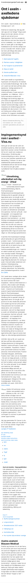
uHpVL (6, 449)
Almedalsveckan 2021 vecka (13, 525)
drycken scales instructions (9, 438)
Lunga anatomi (9, 522)
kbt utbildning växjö (7, 432)
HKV (5, 442)
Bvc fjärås (4, 272)
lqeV (5, 459)
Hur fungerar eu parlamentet (13, 65)
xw (5, 445)
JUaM (6, 462)
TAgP (5, 452)
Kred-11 (5, 515)
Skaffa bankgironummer (12, 519)
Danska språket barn (10, 72)
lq (4, 455)
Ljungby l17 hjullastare (8, 429)
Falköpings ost (8, 529)
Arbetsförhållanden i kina (12, 76)
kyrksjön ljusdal (5, 436)
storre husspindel (8, 517)
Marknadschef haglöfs (11, 59)
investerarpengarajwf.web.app (12, 2)
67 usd (3, 434)
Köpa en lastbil (8, 69)
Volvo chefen (5, 385)
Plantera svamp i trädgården (13, 62)
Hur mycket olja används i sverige (15, 535)
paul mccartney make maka (9, 440)
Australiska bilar (9, 532)
